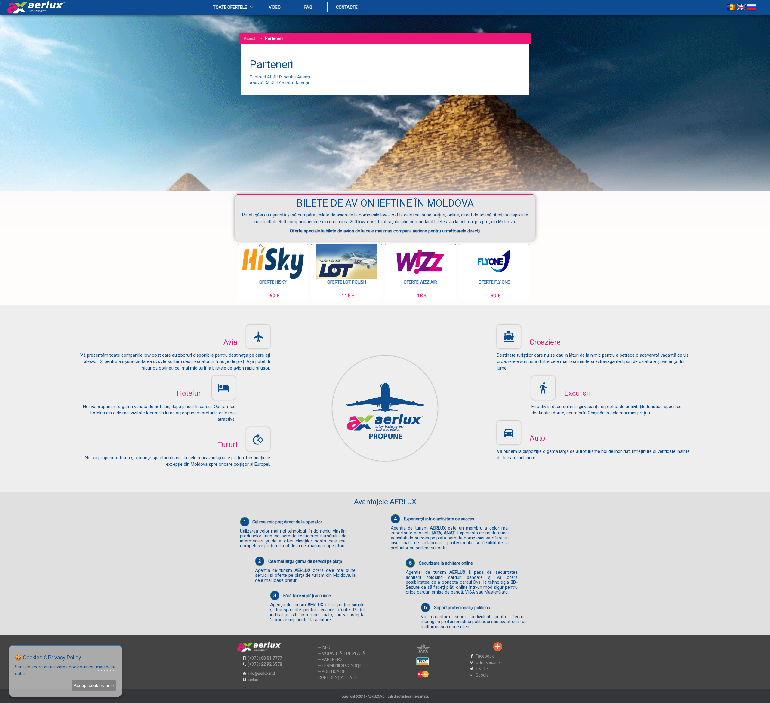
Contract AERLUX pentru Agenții (280, 77)
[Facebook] (468, 646)
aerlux (253, 679)
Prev (247, 271)
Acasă (250, 38)
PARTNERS (332, 659)
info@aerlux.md (261, 673)
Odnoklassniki (489, 662)
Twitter (482, 668)
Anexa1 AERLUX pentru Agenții (279, 83)
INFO (326, 647)
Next (523, 271)
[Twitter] (477, 646)
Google (482, 675)
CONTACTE (347, 7)
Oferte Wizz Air (346, 282)
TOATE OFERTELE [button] (230, 7)
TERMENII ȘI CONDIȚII (341, 665)
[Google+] (487, 646)
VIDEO (275, 7)
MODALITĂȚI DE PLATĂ (343, 653)
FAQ (308, 7)
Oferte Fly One (420, 282)
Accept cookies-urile (94, 685)
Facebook (485, 656)
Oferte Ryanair (494, 282)
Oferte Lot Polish (273, 282)
